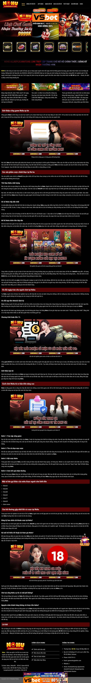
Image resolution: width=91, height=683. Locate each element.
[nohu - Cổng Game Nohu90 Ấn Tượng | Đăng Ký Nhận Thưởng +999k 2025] (10, 4)
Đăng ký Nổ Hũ (30, 4)
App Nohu (40, 4)
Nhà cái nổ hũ (57, 4)
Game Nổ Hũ (48, 4)
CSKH (81, 4)
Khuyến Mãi (74, 4)
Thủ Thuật (66, 4)
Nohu (23, 4)
